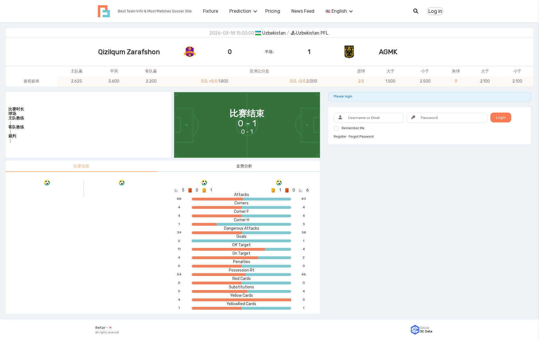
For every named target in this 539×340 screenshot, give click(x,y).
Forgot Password (361, 136)
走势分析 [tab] (244, 166)
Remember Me (353, 128)
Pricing (272, 11)
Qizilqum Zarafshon (129, 52)
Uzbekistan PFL (312, 33)
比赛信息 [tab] (81, 166)
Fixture (210, 11)
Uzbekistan (274, 33)
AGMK (388, 52)
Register (340, 136)
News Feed (302, 11)
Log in (435, 11)
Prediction (240, 11)
